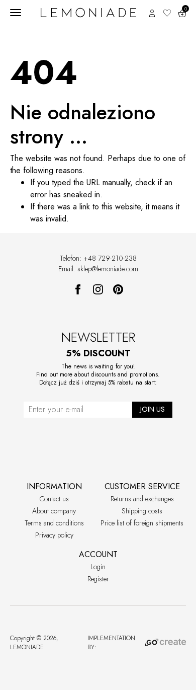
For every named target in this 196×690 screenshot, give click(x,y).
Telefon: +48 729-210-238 (98, 258)
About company (54, 511)
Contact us (54, 499)
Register (98, 579)
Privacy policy (54, 535)
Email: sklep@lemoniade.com (98, 269)
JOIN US (152, 409)
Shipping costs (142, 511)
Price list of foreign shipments (142, 523)
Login (98, 567)
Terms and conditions (54, 523)
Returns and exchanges (142, 499)
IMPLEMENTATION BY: (111, 643)
